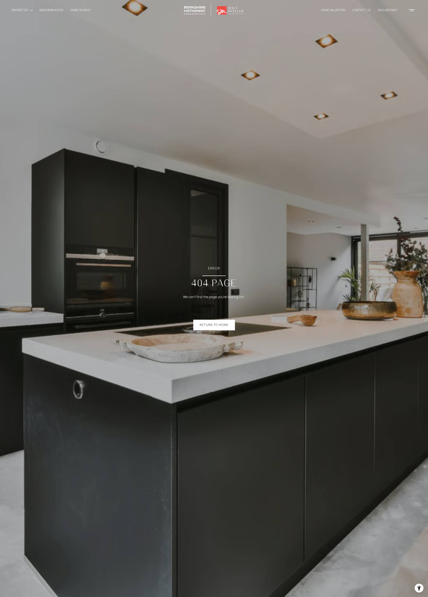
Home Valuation (333, 10)
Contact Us (361, 10)
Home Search (80, 10)
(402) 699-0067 (387, 10)
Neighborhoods (51, 10)
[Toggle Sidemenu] (411, 10)
